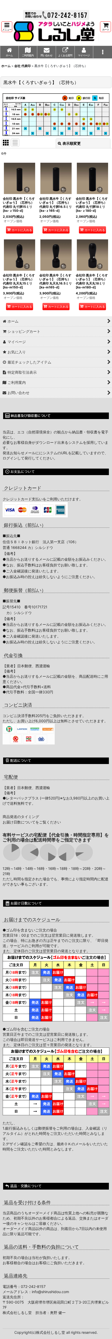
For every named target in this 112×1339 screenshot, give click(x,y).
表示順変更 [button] (72, 143)
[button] (6, 26)
